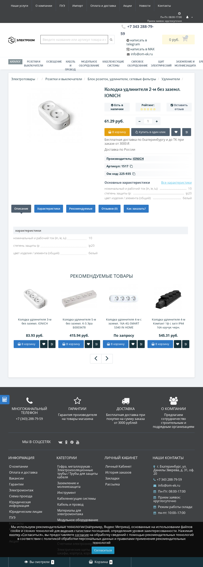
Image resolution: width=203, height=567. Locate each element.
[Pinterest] (70, 441)
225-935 (125, 174)
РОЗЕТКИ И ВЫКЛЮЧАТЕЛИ (33, 63)
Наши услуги (19, 6)
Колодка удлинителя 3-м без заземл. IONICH (34, 321)
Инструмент (66, 492)
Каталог (15, 61)
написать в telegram (136, 42)
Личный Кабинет (118, 466)
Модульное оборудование (89, 63)
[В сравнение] (52, 344)
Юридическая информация (20, 504)
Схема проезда (20, 496)
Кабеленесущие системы (113, 63)
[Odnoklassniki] (65, 441)
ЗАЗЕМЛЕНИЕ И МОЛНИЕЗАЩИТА (185, 63)
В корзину (28, 344)
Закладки (112, 478)
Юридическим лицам (25, 511)
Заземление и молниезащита (68, 485)
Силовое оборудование (137, 63)
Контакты (164, 6)
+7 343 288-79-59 (169, 479)
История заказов (118, 472)
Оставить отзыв (181, 107)
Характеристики (48, 208)
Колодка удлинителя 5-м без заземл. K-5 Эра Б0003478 (79, 323)
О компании (43, 6)
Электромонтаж (21, 490)
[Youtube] (76, 441)
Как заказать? (136, 208)
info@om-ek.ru (141, 54)
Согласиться (103, 550)
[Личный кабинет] (189, 16)
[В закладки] (44, 344)
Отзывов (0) (110, 208)
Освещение (54, 61)
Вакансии (16, 478)
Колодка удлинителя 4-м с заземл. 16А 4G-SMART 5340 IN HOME (124, 323)
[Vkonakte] (59, 441)
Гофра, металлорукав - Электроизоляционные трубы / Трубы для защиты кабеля (77, 471)
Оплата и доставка (103, 6)
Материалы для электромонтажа (70, 512)
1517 (124, 166)
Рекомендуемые (80, 208)
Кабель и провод (70, 65)
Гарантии (16, 484)
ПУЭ (62, 6)
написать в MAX (142, 49)
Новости (144, 6)
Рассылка (112, 484)
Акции (127, 6)
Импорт (77, 6)
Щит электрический (161, 63)
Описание (21, 208)
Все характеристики (176, 183)
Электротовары (23, 79)
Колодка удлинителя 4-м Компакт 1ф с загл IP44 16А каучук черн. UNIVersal (168, 323)
